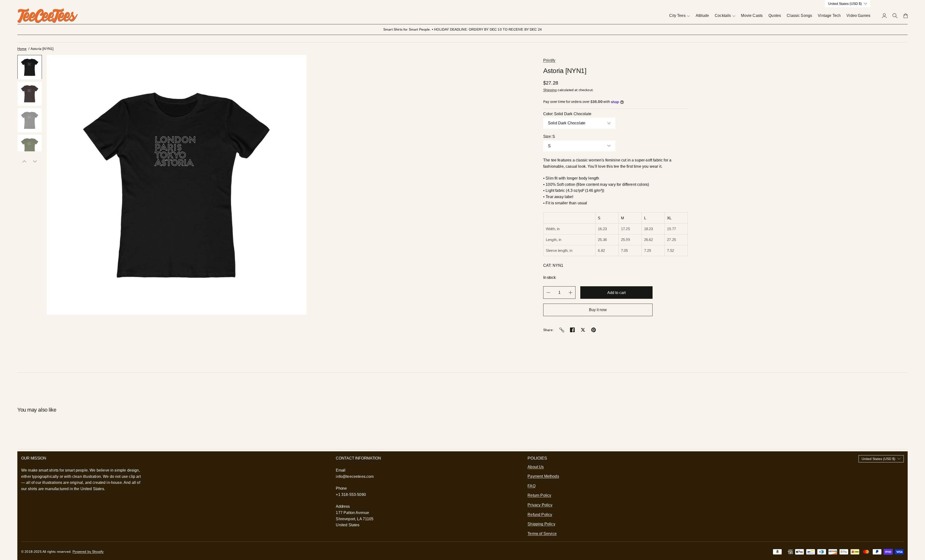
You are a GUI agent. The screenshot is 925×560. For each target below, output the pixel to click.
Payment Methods (543, 476)
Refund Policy (540, 515)
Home (22, 49)
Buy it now (598, 310)
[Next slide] (35, 161)
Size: (549, 136)
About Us (536, 467)
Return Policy (539, 495)
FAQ (531, 486)
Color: (567, 114)
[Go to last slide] (24, 161)
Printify (549, 60)
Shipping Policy (541, 524)
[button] (29, 67)
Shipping (550, 90)
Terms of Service (542, 534)
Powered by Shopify (88, 551)
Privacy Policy (540, 505)
